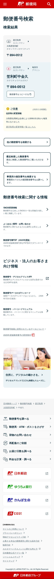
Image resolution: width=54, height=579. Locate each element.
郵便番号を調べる (19, 418)
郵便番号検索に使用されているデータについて (23, 328)
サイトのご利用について (13, 529)
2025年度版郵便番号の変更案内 (17, 334)
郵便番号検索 (26, 403)
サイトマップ (8, 560)
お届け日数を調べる (20, 451)
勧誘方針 (7, 544)
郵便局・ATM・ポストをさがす (26, 427)
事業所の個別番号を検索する (25, 179)
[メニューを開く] (5, 4)
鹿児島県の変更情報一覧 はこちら (21, 126)
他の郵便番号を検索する (19, 142)
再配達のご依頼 (18, 443)
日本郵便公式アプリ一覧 (13, 552)
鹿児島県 (39, 403)
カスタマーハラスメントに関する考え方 (20, 548)
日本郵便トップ (10, 403)
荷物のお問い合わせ (20, 435)
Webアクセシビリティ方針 (14, 536)
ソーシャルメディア (11, 556)
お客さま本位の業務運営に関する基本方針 (21, 540)
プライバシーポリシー (12, 533)
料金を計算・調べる (20, 459)
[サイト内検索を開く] (49, 4)
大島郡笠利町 (9, 407)
